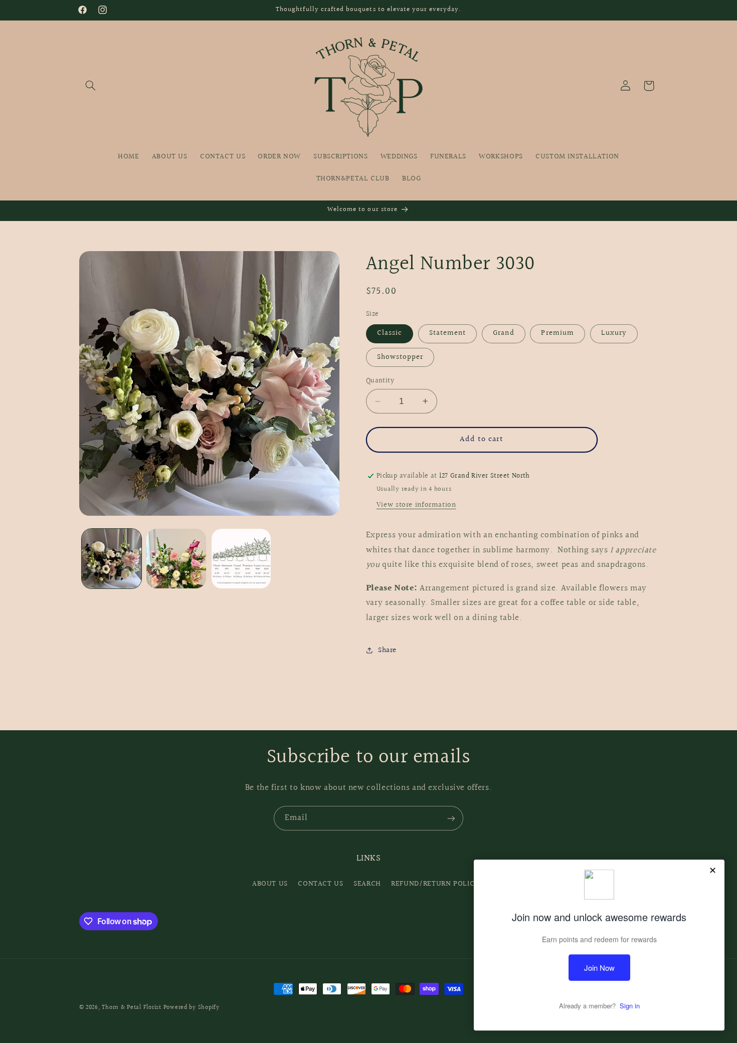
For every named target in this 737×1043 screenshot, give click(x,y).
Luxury (614, 333)
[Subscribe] (451, 818)
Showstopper (400, 357)
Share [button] (387, 650)
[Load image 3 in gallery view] (241, 558)
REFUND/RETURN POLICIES (438, 884)
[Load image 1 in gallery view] (111, 558)
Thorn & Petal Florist (131, 1007)
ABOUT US (270, 884)
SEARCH (367, 884)
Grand (503, 333)
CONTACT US (320, 884)
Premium (557, 333)
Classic (389, 333)
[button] (90, 85)
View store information (416, 505)
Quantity (380, 381)
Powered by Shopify (191, 1007)
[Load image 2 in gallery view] (176, 558)
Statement (447, 333)
